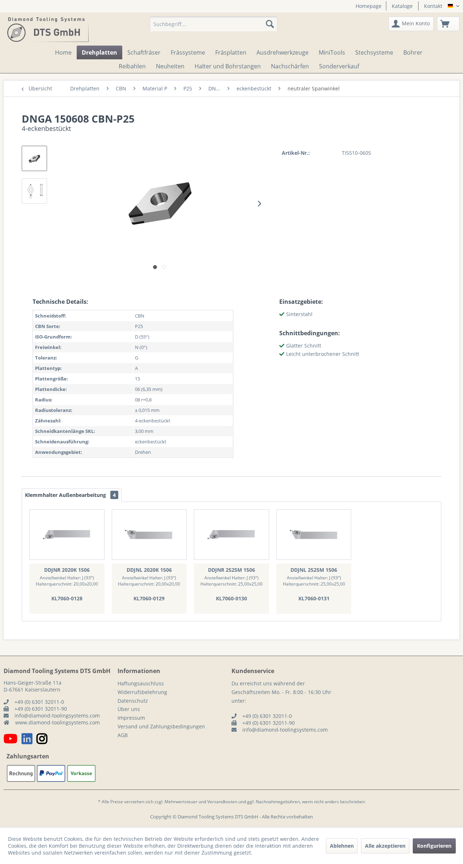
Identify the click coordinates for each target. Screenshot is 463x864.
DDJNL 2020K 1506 (149, 570)
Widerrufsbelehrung (142, 692)
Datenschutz (133, 700)
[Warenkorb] (448, 24)
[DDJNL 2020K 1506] (149, 534)
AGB (123, 735)
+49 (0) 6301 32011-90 (40, 708)
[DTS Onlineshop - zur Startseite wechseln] (48, 29)
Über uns (129, 709)
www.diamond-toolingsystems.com (57, 722)
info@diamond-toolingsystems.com (57, 715)
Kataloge (402, 6)
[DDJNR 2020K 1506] (67, 534)
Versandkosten (222, 802)
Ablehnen (342, 845)
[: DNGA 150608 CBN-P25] (34, 158)
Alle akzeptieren (385, 845)
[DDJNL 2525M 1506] (314, 534)
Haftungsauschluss (141, 683)
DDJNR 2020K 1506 (67, 570)
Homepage (369, 6)
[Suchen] (269, 24)
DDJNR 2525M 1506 (231, 570)
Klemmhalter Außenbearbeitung (70, 494)
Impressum (131, 717)
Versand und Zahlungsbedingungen (161, 726)
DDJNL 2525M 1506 (313, 570)
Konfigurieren (434, 845)
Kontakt (433, 6)
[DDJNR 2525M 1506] (231, 534)
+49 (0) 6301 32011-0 (39, 701)
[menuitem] (366, 5)
